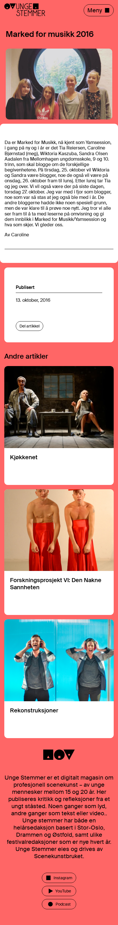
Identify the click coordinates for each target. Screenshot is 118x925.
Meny (94, 10)
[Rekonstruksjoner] (59, 678)
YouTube (63, 891)
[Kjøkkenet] (59, 425)
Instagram (63, 877)
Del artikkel (29, 326)
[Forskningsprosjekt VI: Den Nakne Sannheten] (59, 552)
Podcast (63, 904)
